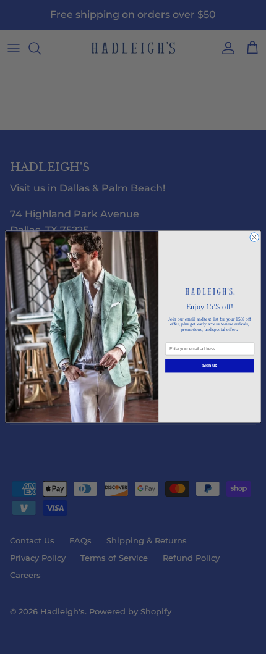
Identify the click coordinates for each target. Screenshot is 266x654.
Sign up (209, 366)
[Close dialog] (254, 237)
